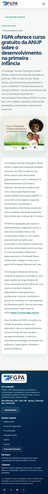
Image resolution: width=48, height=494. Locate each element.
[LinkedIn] (24, 490)
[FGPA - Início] (14, 378)
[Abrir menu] (44, 4)
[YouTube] (17, 490)
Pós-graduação (9, 430)
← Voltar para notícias (14, 17)
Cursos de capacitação (12, 426)
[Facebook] (11, 490)
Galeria (6, 439)
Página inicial (8, 421)
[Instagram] (4, 490)
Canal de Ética (10, 410)
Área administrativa (12, 449)
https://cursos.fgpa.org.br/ (25, 312)
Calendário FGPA (10, 435)
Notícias (6, 444)
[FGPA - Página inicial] (10, 3)
